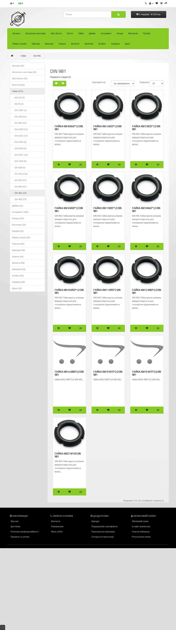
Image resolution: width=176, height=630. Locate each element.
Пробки (146, 33)
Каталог (16, 33)
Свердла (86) (18, 282)
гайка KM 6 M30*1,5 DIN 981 (69, 209)
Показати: (145, 82)
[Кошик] (161, 3)
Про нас (15, 521)
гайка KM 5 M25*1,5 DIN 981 (146, 127)
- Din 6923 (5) (19, 148)
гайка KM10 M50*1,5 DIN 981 (69, 291)
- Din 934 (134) (20, 174)
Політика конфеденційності (25, 531)
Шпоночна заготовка (35, 33)
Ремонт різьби (19, 44)
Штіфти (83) (18, 276)
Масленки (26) (19, 225)
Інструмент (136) (20, 212)
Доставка (15, 526)
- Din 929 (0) (18, 167)
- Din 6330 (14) (20, 129)
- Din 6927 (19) (20, 155)
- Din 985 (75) (19, 199)
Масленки (133, 33)
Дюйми (92, 33)
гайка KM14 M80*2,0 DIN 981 (69, 373)
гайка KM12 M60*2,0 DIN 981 (146, 291)
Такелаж (36, 44)
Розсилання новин (141, 537)
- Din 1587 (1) (19, 110)
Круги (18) (17, 288)
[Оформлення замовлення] (166, 3)
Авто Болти (56, 33)
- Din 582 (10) (19, 123)
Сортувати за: (99, 82)
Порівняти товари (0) (60, 77)
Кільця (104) (18, 218)
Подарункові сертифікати (104, 526)
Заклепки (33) (18, 269)
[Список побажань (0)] (157, 3)
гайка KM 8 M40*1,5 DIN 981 (69, 127)
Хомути (62, 44)
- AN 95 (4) (18, 104)
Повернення (57, 526)
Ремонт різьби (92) (21, 237)
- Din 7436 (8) (19, 161)
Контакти (55, 521)
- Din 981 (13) (19, 193)
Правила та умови (20, 537)
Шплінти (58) (18, 263)
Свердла (115, 44)
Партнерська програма (103, 531)
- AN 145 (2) (18, 97)
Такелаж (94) (18, 244)
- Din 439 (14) (19, 117)
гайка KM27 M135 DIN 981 (68, 455)
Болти (70, 33)
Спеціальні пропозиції (102, 537)
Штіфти (102, 44)
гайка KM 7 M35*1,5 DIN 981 (107, 209)
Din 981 (37, 56)
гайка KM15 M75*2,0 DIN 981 (107, 373)
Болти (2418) (18, 85)
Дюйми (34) (17, 206)
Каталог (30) (18, 66)
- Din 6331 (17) (20, 136)
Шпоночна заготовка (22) (24, 72)
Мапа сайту (57, 531)
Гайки (81, 33)
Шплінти (75, 44)
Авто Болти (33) (20, 78)
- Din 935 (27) (19, 180)
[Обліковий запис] (151, 3)
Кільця (120, 33)
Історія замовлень (141, 526)
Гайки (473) (17, 91)
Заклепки (88, 44)
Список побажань (141, 531)
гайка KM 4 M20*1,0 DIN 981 (107, 127)
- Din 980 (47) (19, 186)
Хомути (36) (18, 256)
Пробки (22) (18, 231)
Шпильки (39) (18, 250)
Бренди (95, 521)
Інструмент (106, 33)
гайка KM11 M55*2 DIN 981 (106, 291)
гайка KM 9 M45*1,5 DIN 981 (146, 209)
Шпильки (49, 44)
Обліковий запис (140, 521)
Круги (127, 44)
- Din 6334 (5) (19, 142)
